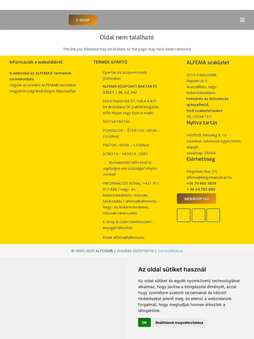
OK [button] (144, 322)
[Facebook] (183, 215)
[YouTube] (198, 215)
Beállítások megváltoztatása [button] (179, 322)
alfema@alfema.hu (141, 201)
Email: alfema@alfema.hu (123, 237)
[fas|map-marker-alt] (181, 125)
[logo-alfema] (36, 20)
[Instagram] (213, 215)
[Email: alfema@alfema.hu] (97, 237)
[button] (242, 19)
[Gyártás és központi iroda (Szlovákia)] (97, 72)
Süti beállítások (170, 250)
